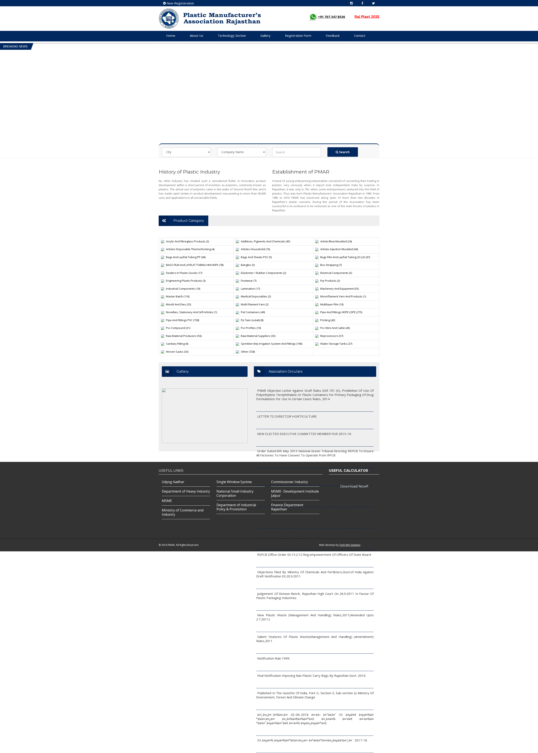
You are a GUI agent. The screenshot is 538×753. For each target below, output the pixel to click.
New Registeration (180, 3)
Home (170, 35)
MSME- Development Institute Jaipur (295, 493)
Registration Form (298, 35)
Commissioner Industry (289, 482)
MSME (167, 500)
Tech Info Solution (349, 545)
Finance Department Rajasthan (287, 507)
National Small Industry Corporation (234, 493)
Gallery (265, 35)
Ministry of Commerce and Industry (182, 512)
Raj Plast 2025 (367, 17)
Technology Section (232, 35)
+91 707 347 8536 (331, 16)
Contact (359, 35)
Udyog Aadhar (173, 482)
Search (343, 152)
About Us (196, 35)
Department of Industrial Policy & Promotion (236, 507)
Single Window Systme (234, 482)
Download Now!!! (354, 486)
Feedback (333, 35)
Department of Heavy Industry (186, 491)
